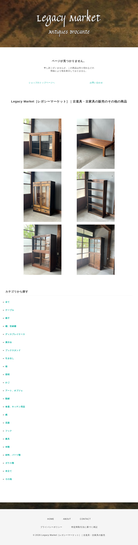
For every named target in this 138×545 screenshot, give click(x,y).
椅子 (7, 318)
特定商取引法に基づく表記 (84, 527)
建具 (7, 439)
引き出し (9, 358)
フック (8, 431)
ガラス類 (9, 463)
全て (7, 302)
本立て (8, 471)
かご (7, 382)
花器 (7, 423)
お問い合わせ (96, 82)
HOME (50, 519)
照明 (7, 374)
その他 (8, 479)
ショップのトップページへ (42, 82)
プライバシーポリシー (51, 527)
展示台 (8, 342)
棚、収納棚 (10, 326)
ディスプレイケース (15, 334)
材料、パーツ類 (13, 455)
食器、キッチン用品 (15, 406)
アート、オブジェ (14, 390)
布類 (7, 447)
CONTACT (85, 519)
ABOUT (67, 519)
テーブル (9, 310)
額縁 (7, 398)
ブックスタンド (13, 350)
